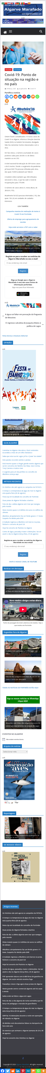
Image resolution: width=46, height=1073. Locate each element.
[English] (11, 3)
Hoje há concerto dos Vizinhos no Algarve (18, 1038)
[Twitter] (11, 97)
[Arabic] (3, 3)
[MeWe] (29, 97)
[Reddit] (16, 97)
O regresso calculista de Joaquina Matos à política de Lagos (23, 324)
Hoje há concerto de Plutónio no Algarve (17, 528)
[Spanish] (29, 3)
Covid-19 (33, 89)
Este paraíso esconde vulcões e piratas (16, 460)
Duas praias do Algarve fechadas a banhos (17, 500)
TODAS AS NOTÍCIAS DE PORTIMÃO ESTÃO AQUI (20, 688)
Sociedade (17, 69)
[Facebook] (7, 97)
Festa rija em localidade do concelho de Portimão (20, 497)
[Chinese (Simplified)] (6, 3)
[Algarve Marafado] (5, 32)
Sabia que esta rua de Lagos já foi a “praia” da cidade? (22, 456)
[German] (17, 3)
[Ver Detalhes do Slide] (23, 428)
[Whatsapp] (37, 97)
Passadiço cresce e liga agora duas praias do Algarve (22, 984)
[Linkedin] (20, 97)
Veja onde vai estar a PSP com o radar (23, 227)
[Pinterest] (24, 97)
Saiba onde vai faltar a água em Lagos (16, 996)
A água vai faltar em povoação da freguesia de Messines (23, 316)
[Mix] (33, 97)
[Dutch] (8, 3)
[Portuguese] (23, 3)
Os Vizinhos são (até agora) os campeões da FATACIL (22, 487)
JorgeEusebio (23, 89)
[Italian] (20, 3)
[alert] (23, 739)
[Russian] (26, 3)
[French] (14, 3)
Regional (8, 69)
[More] (7, 101)
